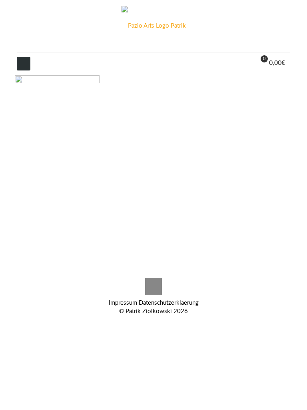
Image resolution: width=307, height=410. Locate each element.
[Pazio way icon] (145, 324)
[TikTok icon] (154, 324)
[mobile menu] (23, 63)
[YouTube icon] (170, 324)
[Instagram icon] (137, 324)
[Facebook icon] (162, 324)
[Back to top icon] (153, 286)
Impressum (123, 303)
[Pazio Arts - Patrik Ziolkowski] (154, 26)
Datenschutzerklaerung (169, 303)
